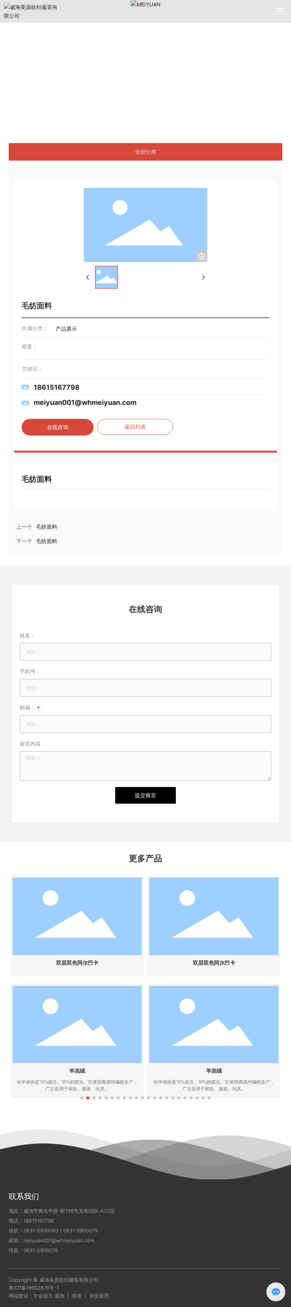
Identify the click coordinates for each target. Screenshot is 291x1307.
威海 (59, 1296)
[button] (81, 1097)
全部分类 (145, 152)
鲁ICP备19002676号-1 (34, 1288)
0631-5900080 (40, 1230)
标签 (77, 1296)
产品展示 (46, 87)
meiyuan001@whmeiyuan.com (85, 402)
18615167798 (57, 387)
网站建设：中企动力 (31, 1296)
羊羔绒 (77, 1071)
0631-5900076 (40, 1250)
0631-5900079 (80, 1230)
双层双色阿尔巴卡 (77, 963)
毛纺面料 (46, 541)
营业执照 (99, 1296)
